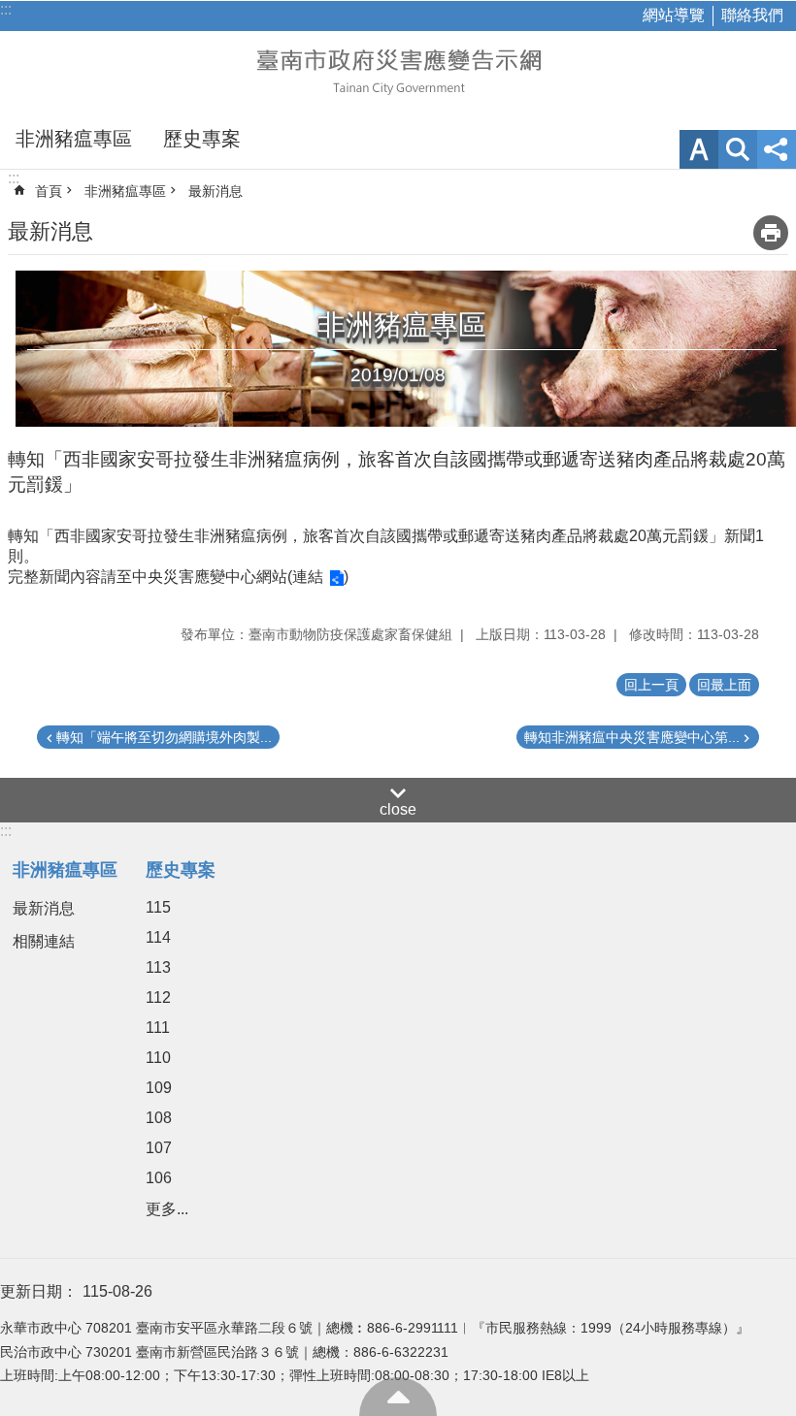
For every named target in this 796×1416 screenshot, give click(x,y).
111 (158, 1027)
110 (158, 1057)
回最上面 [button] (724, 684)
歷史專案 (202, 138)
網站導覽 (674, 15)
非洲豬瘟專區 (74, 138)
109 (159, 1087)
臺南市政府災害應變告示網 (398, 70)
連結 (307, 576)
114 (158, 937)
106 (159, 1178)
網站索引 (737, 149)
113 (158, 967)
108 (159, 1118)
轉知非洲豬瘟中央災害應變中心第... (632, 737)
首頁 (48, 191)
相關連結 (44, 941)
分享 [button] (776, 149)
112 (158, 997)
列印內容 (770, 232)
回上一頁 (651, 684)
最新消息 (215, 191)
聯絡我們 (752, 15)
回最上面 (398, 1396)
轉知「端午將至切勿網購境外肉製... (164, 737)
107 (159, 1148)
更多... (167, 1209)
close (398, 809)
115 (158, 907)
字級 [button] (699, 149)
